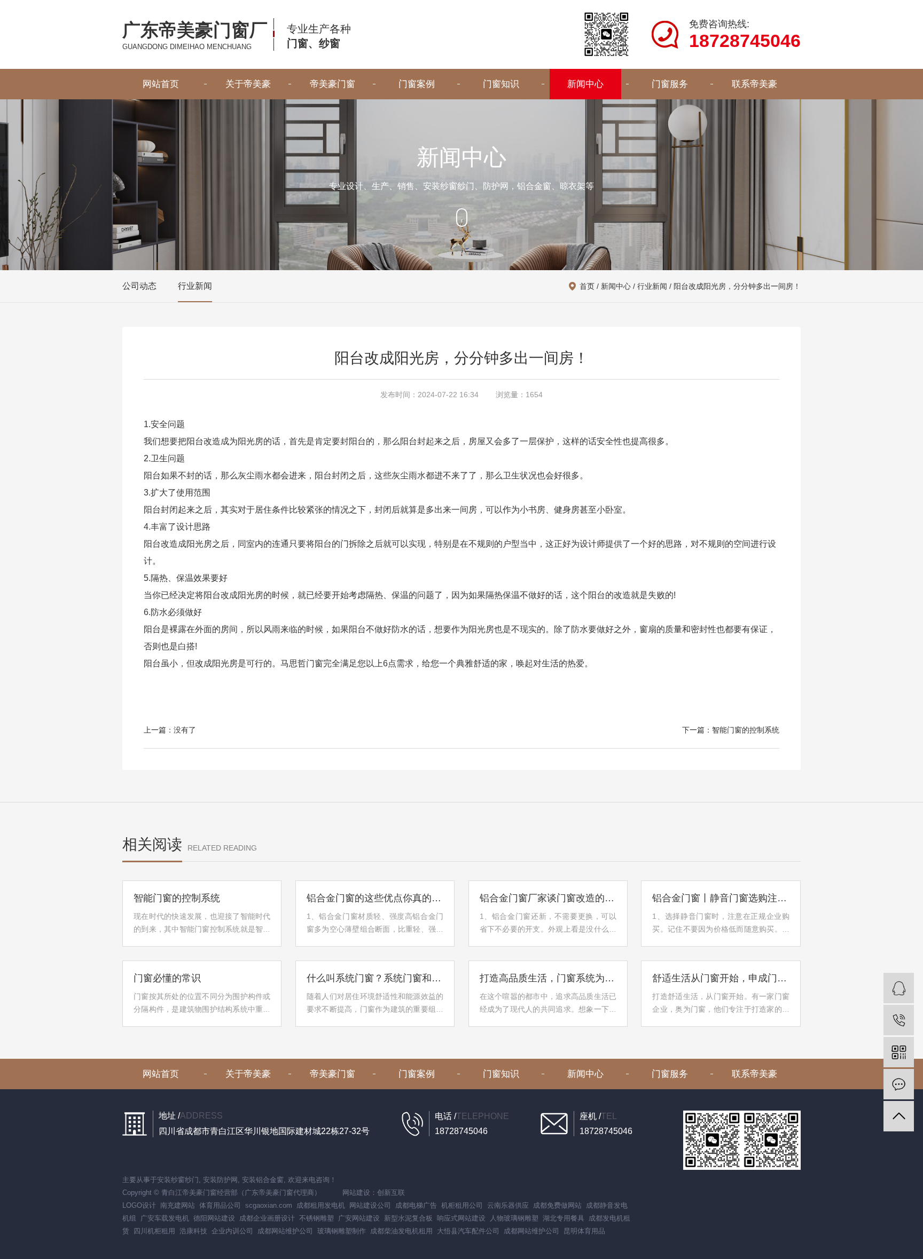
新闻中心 (585, 84)
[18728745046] (898, 1020)
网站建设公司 (370, 1205)
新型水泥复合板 (408, 1218)
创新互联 (391, 1193)
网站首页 (161, 84)
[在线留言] (898, 1084)
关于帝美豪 (248, 84)
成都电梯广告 (416, 1205)
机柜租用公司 (462, 1205)
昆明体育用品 (584, 1231)
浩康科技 (193, 1231)
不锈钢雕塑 (316, 1218)
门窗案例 (416, 84)
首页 (587, 286)
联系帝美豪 (754, 84)
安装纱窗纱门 (178, 1180)
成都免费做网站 (557, 1205)
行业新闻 (195, 285)
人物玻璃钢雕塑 (514, 1218)
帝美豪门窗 (332, 84)
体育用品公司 (220, 1205)
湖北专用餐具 (563, 1218)
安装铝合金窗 (263, 1180)
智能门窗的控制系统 (745, 730)
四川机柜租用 (154, 1231)
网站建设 (356, 1193)
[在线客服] (898, 988)
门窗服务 (670, 84)
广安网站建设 (359, 1218)
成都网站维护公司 (285, 1231)
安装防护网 (220, 1180)
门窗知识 (501, 84)
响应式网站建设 (461, 1218)
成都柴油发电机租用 (401, 1231)
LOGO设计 (139, 1205)
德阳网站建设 (214, 1218)
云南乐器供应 (508, 1205)
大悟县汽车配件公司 (468, 1231)
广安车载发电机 (164, 1218)
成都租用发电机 (320, 1205)
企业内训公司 (232, 1231)
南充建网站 (177, 1205)
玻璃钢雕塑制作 (341, 1231)
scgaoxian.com (268, 1205)
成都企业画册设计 (267, 1218)
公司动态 (139, 285)
